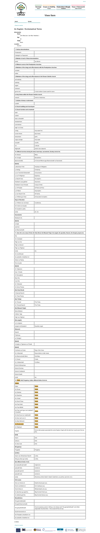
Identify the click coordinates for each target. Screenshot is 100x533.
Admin (84, 1)
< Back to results (18, 25)
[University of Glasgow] (81, 531)
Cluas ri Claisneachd (78, 7)
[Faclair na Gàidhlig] (60, 532)
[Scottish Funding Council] (49, 531)
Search (16, 21)
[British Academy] (69, 531)
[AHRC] (27, 530)
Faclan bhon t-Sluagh (63, 7)
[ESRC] (18, 531)
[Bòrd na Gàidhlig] (37, 531)
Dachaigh (38, 7)
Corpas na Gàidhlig (49, 7)
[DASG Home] (21, 15)
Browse (29, 21)
